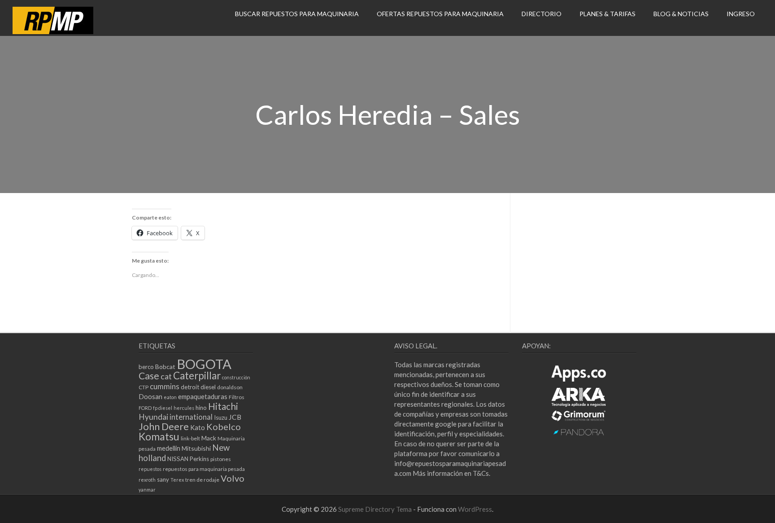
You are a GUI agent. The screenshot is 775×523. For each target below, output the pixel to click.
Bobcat (165, 366)
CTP (143, 387)
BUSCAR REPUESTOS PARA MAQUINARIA (297, 14)
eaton (170, 397)
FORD (145, 408)
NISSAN (177, 458)
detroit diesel (198, 387)
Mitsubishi (196, 448)
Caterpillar (197, 375)
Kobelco (223, 426)
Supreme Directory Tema (375, 509)
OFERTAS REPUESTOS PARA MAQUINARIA (440, 14)
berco (146, 366)
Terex (177, 480)
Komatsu (159, 436)
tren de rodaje (202, 479)
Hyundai (153, 417)
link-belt (190, 438)
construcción (236, 377)
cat (166, 376)
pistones (220, 459)
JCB (235, 417)
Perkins (199, 458)
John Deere (164, 426)
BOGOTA (204, 364)
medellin (168, 448)
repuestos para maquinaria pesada (204, 469)
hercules (184, 408)
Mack (208, 438)
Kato (197, 427)
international (191, 417)
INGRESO (741, 14)
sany (163, 479)
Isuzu (220, 417)
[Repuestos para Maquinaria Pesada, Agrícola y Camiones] (53, 31)
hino (201, 407)
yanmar (147, 489)
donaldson (230, 387)
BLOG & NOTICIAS (681, 14)
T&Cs (481, 473)
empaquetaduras (202, 396)
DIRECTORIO (542, 14)
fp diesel (162, 408)
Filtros (236, 397)
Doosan (150, 396)
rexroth (147, 480)
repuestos (150, 469)
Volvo (232, 478)
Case (149, 376)
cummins (164, 386)
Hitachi (223, 406)
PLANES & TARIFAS (607, 14)
